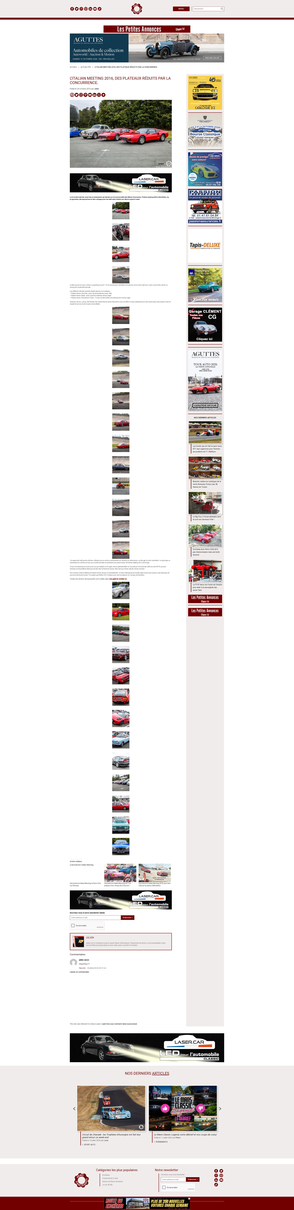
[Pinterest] (85, 95)
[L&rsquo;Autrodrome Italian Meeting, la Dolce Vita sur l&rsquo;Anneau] (86, 873)
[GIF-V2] (205, 301)
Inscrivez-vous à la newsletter (173, 1175)
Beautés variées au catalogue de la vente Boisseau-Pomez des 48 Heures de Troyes (207, 484)
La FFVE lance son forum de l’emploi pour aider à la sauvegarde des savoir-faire (207, 587)
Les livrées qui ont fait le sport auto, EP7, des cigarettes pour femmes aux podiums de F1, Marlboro (207, 449)
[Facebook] (72, 95)
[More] (103, 95)
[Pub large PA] (147, 32)
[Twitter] (77, 95)
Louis (106, 1140)
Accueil (73, 67)
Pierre (178, 1138)
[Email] (90, 95)
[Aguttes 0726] (147, 62)
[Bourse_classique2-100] (205, 146)
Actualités (86, 67)
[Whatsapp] (99, 95)
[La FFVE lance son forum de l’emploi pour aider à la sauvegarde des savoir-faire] (205, 571)
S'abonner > (128, 917)
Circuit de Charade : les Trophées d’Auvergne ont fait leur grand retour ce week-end (111, 1136)
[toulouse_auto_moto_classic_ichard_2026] (205, 186)
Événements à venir (110, 1178)
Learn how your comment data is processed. (119, 1024)
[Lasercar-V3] (121, 192)
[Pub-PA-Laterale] (205, 616)
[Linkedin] (94, 95)
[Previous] (74, 1108)
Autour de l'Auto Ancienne (112, 1181)
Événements (162, 1142)
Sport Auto (89, 1145)
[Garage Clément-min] (205, 341)
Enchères (106, 1175)
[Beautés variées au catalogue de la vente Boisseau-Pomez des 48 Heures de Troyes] (205, 468)
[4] (147, 1208)
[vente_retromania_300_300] (205, 109)
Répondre (82, 968)
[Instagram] (81, 95)
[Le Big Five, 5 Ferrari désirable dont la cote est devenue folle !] (205, 503)
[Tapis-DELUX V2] (205, 262)
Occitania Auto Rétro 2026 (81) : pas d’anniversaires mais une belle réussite (206, 552)
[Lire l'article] (111, 1108)
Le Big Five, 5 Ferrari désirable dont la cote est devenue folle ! (207, 518)
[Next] (220, 1108)
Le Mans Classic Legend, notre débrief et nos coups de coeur (185, 1134)
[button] (121, 211)
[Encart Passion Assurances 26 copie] (205, 222)
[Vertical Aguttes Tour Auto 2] (205, 410)
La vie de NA (107, 1185)
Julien (96, 89)
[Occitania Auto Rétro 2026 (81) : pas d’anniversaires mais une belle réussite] (205, 535)
